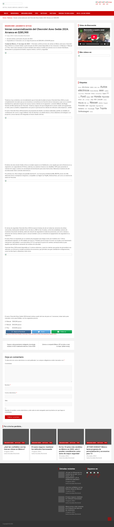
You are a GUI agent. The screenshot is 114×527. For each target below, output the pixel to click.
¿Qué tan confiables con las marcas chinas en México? (15, 448)
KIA (95, 99)
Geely (88, 97)
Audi (98, 87)
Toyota (103, 108)
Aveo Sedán (18, 334)
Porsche (81, 106)
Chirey (93, 93)
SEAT (87, 105)
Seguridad (92, 105)
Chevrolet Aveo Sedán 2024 (48, 334)
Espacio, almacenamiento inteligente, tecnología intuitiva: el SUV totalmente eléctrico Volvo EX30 (21, 345)
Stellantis (81, 108)
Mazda (81, 103)
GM (92, 97)
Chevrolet (25, 334)
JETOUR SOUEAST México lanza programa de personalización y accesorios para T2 (97, 450)
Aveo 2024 (11, 334)
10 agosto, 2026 (8, 451)
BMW (101, 90)
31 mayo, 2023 (9, 35)
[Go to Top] (109, 519)
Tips (36, 13)
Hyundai (105, 97)
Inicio (6, 13)
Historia (53, 13)
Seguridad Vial (99, 105)
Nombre (8, 385)
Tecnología (91, 108)
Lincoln (100, 99)
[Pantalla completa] (108, 44)
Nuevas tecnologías (66, 13)
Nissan (94, 102)
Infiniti (80, 99)
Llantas (105, 99)
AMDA (92, 87)
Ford (83, 96)
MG (85, 103)
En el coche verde (83, 13)
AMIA (95, 87)
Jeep (91, 99)
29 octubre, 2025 (63, 456)
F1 (108, 93)
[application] (94, 37)
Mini (88, 103)
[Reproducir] (80, 44)
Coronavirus (98, 93)
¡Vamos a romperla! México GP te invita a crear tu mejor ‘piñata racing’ (56, 345)
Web (6, 400)
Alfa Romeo (85, 87)
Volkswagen (83, 111)
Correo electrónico (11, 393)
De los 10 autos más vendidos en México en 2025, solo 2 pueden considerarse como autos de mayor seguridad (70, 450)
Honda (97, 96)
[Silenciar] (105, 44)
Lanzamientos (20, 26)
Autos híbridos (94, 91)
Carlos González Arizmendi (22, 35)
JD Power (87, 99)
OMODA (101, 103)
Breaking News (26, 13)
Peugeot (105, 103)
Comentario (8, 363)
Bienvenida (15, 13)
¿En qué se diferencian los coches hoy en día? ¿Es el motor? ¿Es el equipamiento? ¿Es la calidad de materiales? (73, 476)
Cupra (104, 93)
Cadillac (106, 91)
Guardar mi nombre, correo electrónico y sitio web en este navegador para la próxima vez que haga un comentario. (35, 411)
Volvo (91, 111)
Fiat (79, 97)
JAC (83, 99)
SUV (86, 108)
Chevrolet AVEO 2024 (34, 334)
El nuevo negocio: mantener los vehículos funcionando (42, 448)
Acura (79, 87)
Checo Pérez (81, 93)
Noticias (44, 13)
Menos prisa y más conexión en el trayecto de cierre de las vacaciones (74, 508)
